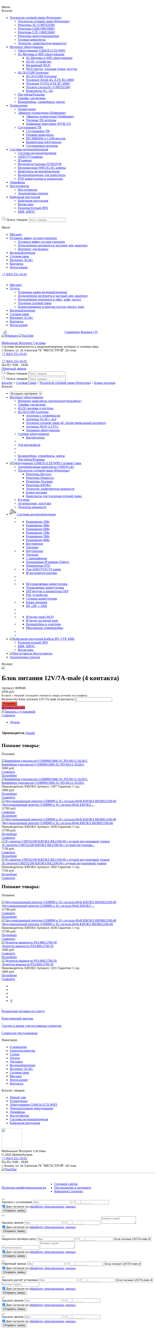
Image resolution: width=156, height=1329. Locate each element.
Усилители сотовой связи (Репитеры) (65, 383)
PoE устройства (37, 595)
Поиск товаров (16, 219)
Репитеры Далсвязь (39, 481)
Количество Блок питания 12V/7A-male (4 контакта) (38, 699)
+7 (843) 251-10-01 (14, 274)
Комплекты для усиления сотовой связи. (54, 496)
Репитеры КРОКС (38, 485)
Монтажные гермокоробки (44, 628)
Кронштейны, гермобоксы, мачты (41, 456)
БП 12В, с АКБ (36, 606)
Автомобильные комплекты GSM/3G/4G (46, 466)
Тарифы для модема (32, 404)
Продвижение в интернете (72, 1187)
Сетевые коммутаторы (41, 598)
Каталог (7, 383)
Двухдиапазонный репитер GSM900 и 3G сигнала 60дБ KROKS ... (48, 804)
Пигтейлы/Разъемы (31, 459)
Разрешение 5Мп (38, 536)
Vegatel (30, 733)
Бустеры (23, 499)
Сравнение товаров (48, 332)
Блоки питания (104, 383)
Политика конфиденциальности (24, 1187)
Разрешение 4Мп (38, 525)
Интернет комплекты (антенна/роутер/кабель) (49, 401)
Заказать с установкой (20, 711)
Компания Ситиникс (68, 1191)
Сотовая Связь (26, 383)
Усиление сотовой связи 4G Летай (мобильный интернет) (66, 423)
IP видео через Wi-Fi (40, 617)
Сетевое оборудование (33, 434)
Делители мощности (32, 507)
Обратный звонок (14, 368)
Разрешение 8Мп (38, 540)
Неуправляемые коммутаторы (46, 584)
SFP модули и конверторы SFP (47, 591)
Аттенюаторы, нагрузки (34, 503)
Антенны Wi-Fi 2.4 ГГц (42, 426)
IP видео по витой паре (42, 620)
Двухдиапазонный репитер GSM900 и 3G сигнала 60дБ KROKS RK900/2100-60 (57, 823)
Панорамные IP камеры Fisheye (47, 562)
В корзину (9, 703)
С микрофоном (36, 558)
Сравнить (8, 715)
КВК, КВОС (26, 646)
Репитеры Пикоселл (40, 477)
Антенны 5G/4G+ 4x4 (41, 419)
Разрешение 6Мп (38, 529)
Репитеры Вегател (38, 474)
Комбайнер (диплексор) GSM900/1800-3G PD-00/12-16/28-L (43, 764)
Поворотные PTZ (38, 565)
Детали (15, 722)
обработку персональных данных (52, 1206)
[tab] (82, 722)
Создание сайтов (66, 1184)
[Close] (3, 1199)
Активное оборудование (43, 430)
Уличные (32, 547)
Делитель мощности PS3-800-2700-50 (27, 946)
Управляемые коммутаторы (45, 587)
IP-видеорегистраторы (41, 573)
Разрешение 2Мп (38, 521)
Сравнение (72, 332)
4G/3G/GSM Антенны (33, 412)
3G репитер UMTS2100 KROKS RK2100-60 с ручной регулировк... (48, 845)
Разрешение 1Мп (38, 532)
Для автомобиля (29, 445)
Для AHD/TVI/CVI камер (43, 569)
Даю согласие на (41, 1206)
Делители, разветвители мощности (50, 488)
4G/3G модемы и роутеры (35, 408)
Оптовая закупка (13, 707)
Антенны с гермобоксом (43, 415)
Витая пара (25, 649)
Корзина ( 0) (89, 332)
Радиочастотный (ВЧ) (33, 642)
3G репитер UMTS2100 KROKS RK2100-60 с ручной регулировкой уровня (54, 863)
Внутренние (34, 543)
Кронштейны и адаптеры (43, 624)
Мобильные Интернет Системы (24, 343)
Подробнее (9, 775)
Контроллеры (35, 437)
